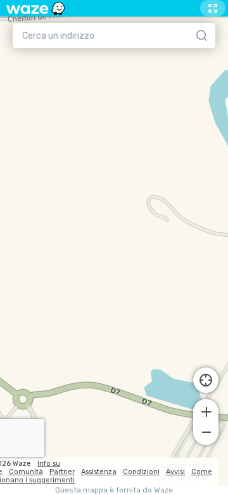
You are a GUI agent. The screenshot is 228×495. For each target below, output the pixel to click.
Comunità (26, 472)
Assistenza (99, 472)
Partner (62, 472)
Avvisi (175, 472)
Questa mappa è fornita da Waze (114, 490)
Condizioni (141, 472)
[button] (205, 410)
